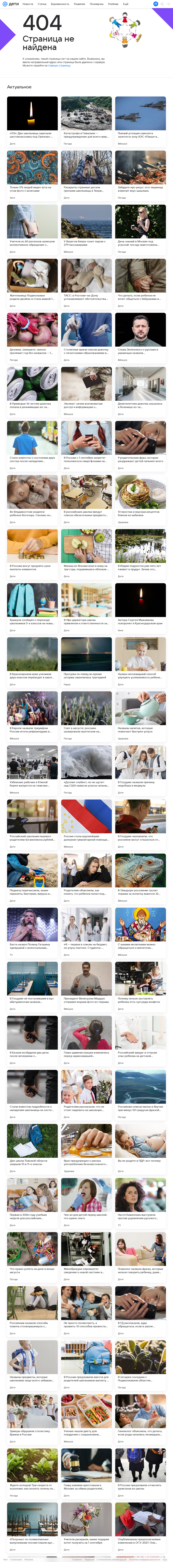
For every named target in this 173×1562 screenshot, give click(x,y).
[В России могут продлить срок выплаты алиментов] (32, 554)
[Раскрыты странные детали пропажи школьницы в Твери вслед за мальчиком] (86, 176)
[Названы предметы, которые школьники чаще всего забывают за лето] (32, 1365)
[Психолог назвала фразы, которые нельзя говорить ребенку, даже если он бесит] (140, 1257)
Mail (5, 1559)
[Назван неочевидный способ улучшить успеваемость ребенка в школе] (140, 662)
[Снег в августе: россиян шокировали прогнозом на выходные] (86, 716)
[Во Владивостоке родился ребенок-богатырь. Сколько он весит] (32, 500)
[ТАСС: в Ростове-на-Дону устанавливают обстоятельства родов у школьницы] (86, 284)
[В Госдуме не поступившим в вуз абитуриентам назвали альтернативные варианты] (32, 987)
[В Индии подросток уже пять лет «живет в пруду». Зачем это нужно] (140, 554)
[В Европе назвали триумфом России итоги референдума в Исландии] (32, 716)
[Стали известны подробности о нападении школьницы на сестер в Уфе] (32, 1095)
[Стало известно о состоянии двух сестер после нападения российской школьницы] (32, 446)
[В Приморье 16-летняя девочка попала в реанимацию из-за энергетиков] (32, 392)
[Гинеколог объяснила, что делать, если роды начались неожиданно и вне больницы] (140, 1419)
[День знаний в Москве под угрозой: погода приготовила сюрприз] (140, 230)
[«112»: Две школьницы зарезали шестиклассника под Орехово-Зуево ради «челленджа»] (32, 121)
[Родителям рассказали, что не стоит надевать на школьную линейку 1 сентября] (86, 1095)
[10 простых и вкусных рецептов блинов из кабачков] (140, 500)
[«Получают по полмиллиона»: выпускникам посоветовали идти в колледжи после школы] (32, 1528)
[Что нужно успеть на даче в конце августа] (32, 1257)
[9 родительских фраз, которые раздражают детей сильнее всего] (140, 446)
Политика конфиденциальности (144, 1559)
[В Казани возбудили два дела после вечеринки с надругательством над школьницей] (32, 1041)
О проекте (77, 1559)
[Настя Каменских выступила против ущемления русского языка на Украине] (140, 1203)
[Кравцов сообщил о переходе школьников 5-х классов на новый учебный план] (32, 608)
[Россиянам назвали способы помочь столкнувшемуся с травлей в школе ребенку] (32, 1311)
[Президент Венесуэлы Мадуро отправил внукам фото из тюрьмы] (86, 987)
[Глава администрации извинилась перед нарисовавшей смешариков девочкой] (86, 1041)
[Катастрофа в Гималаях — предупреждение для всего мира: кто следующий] (86, 121)
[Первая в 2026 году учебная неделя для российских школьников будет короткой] (32, 1203)
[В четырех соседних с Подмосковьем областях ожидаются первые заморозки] (140, 1365)
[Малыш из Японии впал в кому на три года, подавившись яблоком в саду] (86, 554)
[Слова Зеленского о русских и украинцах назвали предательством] (140, 338)
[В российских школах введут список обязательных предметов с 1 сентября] (86, 500)
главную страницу (59, 65)
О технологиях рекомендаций (111, 1559)
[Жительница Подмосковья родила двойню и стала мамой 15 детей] (32, 284)
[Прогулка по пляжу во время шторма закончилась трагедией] (86, 662)
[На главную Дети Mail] (13, 4)
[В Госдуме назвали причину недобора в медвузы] (140, 770)
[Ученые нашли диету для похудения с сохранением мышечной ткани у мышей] (86, 1419)
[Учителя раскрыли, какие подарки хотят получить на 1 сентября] (86, 1528)
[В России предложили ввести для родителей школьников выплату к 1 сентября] (86, 1365)
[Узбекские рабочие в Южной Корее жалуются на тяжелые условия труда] (32, 770)
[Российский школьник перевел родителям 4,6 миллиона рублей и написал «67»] (32, 825)
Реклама (28, 1559)
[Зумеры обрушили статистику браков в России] (32, 1419)
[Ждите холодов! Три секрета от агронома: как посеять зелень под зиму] (32, 1473)
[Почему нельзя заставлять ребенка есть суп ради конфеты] (140, 987)
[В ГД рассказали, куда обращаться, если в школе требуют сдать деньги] (140, 1311)
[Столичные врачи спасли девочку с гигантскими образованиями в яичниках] (86, 338)
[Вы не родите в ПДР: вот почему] (140, 1149)
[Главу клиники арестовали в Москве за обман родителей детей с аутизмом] (86, 1473)
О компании (16, 1559)
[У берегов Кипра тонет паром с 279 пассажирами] (86, 230)
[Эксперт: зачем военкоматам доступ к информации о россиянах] (86, 392)
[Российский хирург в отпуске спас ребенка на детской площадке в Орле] (140, 1041)
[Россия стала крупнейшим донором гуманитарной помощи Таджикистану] (86, 825)
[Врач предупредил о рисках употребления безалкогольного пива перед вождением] (86, 1149)
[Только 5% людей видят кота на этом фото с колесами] (32, 176)
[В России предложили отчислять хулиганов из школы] (140, 1473)
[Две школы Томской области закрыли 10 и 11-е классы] (32, 1149)
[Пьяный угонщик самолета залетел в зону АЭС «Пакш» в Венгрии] (140, 121)
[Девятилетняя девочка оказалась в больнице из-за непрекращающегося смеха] (140, 392)
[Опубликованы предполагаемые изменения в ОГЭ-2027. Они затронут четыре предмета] (140, 1528)
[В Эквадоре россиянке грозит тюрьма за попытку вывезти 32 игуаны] (140, 879)
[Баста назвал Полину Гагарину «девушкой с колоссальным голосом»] (32, 933)
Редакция (89, 1559)
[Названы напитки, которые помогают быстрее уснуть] (140, 716)
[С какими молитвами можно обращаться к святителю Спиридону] (140, 933)
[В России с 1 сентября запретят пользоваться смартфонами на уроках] (86, 446)
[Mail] (5, 4)
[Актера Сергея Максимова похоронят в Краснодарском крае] (140, 608)
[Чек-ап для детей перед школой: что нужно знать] (86, 1203)
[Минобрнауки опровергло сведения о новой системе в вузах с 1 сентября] (86, 1257)
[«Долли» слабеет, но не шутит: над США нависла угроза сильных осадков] (86, 770)
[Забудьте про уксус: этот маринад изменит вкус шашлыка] (140, 176)
